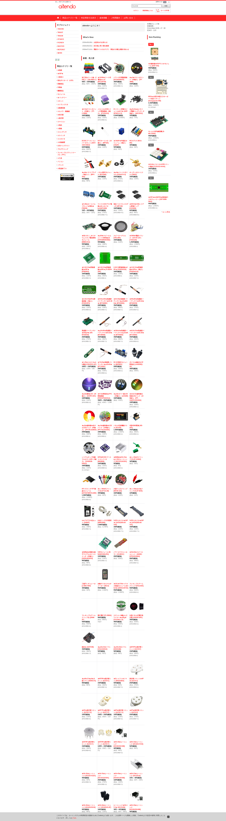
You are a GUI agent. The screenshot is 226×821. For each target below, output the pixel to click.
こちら (74, 818)
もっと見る (166, 212)
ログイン (136, 10)
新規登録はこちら (148, 10)
